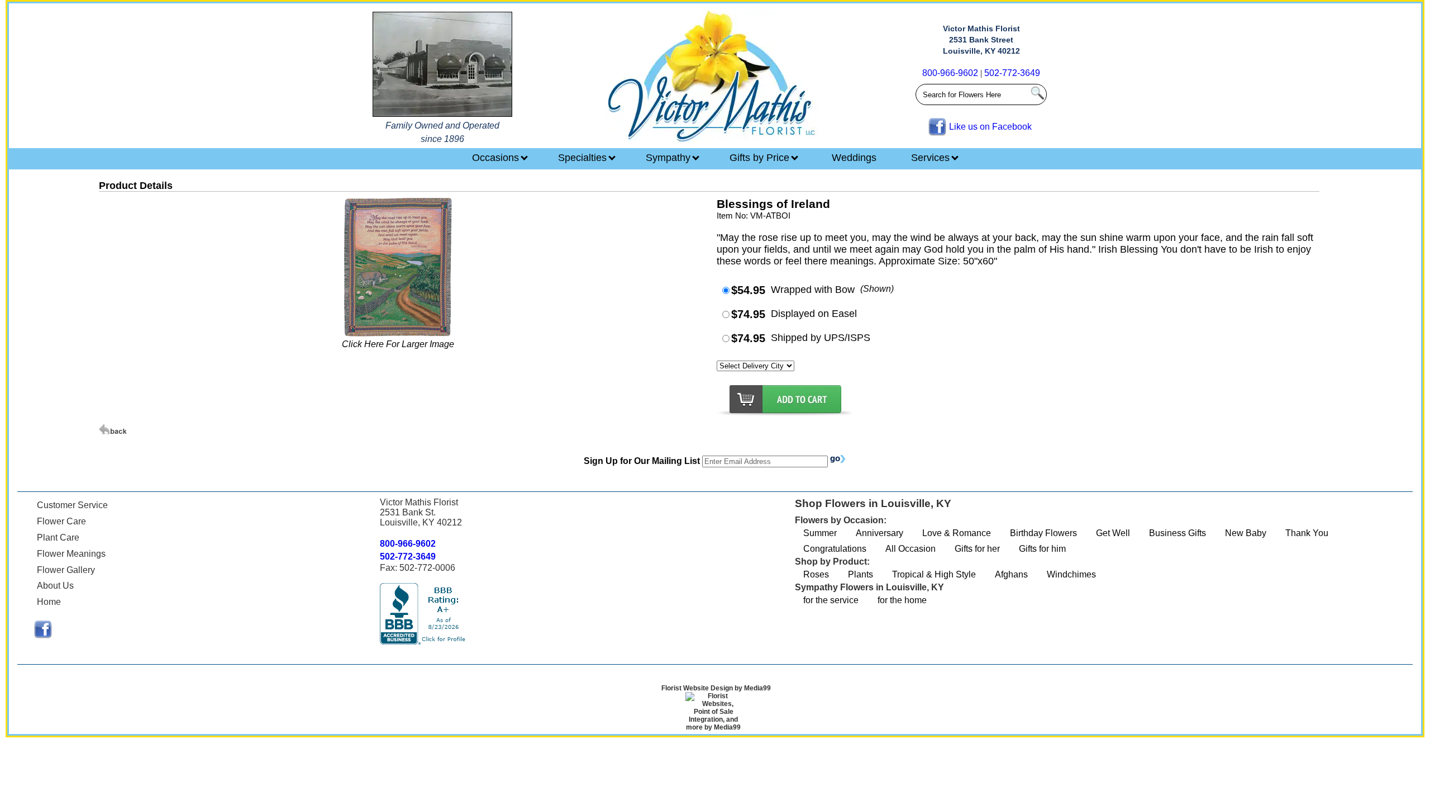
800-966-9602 (950, 73)
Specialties (583, 157)
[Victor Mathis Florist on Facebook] (43, 635)
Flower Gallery (66, 570)
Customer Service (72, 505)
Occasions (497, 157)
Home (49, 602)
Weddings (854, 157)
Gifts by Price (761, 157)
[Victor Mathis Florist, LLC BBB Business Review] (424, 641)
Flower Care (61, 521)
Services (931, 157)
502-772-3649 (1012, 73)
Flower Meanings (71, 553)
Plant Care (58, 537)
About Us (55, 585)
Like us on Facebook (990, 126)
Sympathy (669, 157)
